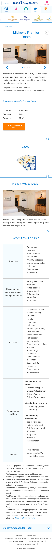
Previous (7, 67)
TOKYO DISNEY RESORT (25, 3)
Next (45, 67)
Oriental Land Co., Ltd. (35, 541)
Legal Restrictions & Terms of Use (15, 538)
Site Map (19, 535)
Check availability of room (14, 126)
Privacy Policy (31, 535)
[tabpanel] (26, 55)
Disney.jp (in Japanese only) (26, 544)
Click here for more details (25, 518)
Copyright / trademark (16, 541)
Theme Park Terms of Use (39, 538)
